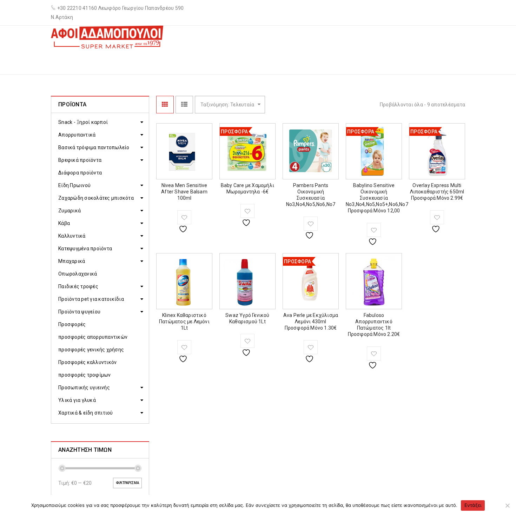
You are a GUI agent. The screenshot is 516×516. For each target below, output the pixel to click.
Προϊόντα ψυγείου (79, 312)
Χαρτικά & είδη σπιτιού (85, 413)
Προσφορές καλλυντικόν (87, 362)
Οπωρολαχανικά (77, 274)
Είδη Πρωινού (74, 185)
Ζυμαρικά (69, 210)
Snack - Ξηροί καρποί (83, 122)
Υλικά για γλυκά (77, 400)
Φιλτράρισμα (127, 483)
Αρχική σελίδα (353, 61)
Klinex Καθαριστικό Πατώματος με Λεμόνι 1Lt (184, 321)
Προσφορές (72, 324)
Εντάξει (473, 505)
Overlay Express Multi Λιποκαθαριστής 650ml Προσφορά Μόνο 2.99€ (437, 192)
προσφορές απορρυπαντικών (92, 337)
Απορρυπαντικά (76, 135)
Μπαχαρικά (71, 261)
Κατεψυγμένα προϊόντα (85, 248)
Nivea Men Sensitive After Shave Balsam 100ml (184, 192)
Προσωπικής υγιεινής (84, 387)
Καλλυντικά (72, 236)
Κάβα (64, 223)
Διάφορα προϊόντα (80, 173)
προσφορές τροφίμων (84, 375)
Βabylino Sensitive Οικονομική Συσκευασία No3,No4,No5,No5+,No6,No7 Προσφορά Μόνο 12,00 (377, 198)
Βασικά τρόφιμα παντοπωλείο (94, 147)
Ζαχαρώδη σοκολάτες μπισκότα (96, 198)
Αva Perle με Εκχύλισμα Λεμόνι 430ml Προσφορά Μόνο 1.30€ (310, 321)
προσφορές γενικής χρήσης (91, 349)
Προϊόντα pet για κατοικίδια (91, 299)
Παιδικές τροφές (78, 286)
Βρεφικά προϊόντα (79, 160)
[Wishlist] (184, 217)
